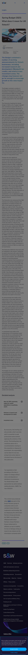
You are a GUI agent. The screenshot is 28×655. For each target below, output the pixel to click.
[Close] (25, 638)
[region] (14, 646)
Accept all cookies (14, 649)
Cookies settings (14, 652)
